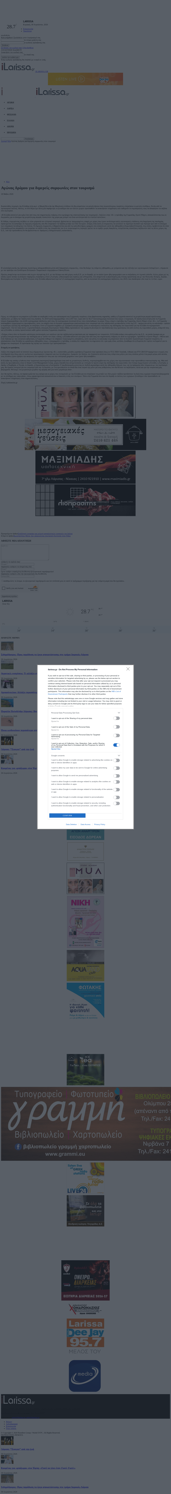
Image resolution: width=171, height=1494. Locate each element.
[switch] (116, 718)
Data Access (85, 824)
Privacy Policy (99, 824)
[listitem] (85, 712)
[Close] (128, 669)
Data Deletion (71, 824)
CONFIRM (67, 816)
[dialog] (85, 747)
